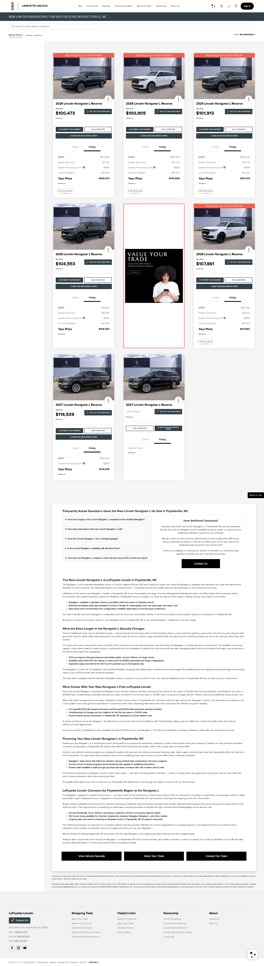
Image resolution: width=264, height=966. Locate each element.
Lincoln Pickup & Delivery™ (175, 928)
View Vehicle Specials (92, 856)
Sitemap (52, 962)
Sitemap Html (62, 962)
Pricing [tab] (92, 147)
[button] (108, 99)
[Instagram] (18, 948)
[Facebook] (12, 948)
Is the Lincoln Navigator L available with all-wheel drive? (93, 548)
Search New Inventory (82, 928)
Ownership (170, 913)
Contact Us (200, 563)
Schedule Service (125, 928)
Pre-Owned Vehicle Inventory (85, 937)
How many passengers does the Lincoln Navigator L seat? (95, 529)
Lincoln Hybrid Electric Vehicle (177, 932)
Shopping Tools (82, 913)
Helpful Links (126, 913)
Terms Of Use (42, 962)
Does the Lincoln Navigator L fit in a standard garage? (93, 539)
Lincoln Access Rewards (174, 923)
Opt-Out (83, 962)
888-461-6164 (23, 936)
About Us (213, 923)
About (213, 913)
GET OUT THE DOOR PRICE (100, 111)
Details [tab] (75, 147)
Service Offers (124, 932)
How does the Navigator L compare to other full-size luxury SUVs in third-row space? (107, 558)
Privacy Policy (30, 962)
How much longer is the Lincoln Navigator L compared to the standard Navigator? (106, 519)
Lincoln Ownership (172, 919)
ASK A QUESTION (98, 129)
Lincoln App (168, 937)
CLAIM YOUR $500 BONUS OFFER (83, 136)
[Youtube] (25, 948)
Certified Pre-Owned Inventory (86, 932)
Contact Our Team (216, 856)
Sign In (247, 6)
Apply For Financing (126, 919)
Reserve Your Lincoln (82, 923)
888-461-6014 (21, 932)
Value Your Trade (154, 856)
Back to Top (256, 495)
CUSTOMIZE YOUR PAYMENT (69, 129)
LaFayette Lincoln (16, 962)
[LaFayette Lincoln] (29, 6)
